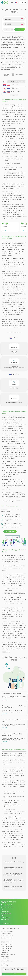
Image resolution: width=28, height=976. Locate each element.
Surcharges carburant (5, 956)
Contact (2, 915)
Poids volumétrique (4, 960)
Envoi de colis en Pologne (6, 933)
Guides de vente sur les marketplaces (8, 954)
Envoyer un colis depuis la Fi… (6, 948)
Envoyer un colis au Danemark (7, 935)
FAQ (2, 909)
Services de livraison (5, 950)
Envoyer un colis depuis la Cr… (6, 946)
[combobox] (14, 19)
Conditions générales (5, 919)
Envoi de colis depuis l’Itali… (6, 942)
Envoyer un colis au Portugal (6, 939)
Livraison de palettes (5, 958)
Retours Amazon (4, 963)
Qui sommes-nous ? (6, 905)
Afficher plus (14, 95)
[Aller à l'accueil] (14, 902)
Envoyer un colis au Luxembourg (7, 937)
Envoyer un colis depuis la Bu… (7, 944)
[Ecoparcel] (5, 2)
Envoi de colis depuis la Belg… (6, 940)
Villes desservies (4, 952)
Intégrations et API (4, 965)
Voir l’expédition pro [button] (9, 531)
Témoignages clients (5, 911)
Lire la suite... (4, 699)
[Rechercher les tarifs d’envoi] (19, 29)
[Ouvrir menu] (12, 2)
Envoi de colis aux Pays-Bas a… (7, 931)
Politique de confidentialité (6, 917)
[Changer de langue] (16, 2)
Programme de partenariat (6, 913)
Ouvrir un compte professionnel (7, 907)
